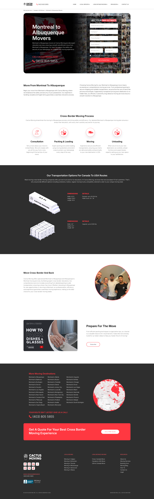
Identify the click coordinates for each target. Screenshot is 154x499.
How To (122, 468)
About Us (123, 459)
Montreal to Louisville (54, 390)
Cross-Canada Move (98, 459)
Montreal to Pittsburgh (35, 400)
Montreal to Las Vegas (73, 387)
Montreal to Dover (71, 384)
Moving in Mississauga (71, 465)
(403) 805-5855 (28, 476)
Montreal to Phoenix (72, 397)
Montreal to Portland (54, 400)
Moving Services (28, 10)
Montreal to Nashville (72, 392)
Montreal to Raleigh (72, 400)
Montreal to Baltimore (35, 379)
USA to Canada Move (98, 463)
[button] (84, 4)
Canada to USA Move (98, 461)
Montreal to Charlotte (54, 382)
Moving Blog (124, 465)
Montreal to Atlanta (53, 377)
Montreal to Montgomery (55, 392)
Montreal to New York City (56, 395)
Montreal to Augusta (72, 377)
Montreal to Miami (71, 390)
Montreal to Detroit (53, 384)
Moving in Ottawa (69, 470)
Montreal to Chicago (72, 382)
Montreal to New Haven (36, 395)
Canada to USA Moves (39, 10)
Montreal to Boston (53, 379)
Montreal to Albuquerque (36, 377)
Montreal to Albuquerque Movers (54, 10)
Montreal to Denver (35, 384)
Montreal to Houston (35, 387)
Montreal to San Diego (35, 402)
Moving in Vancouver (70, 468)
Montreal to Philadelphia (55, 397)
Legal (122, 472)
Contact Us (125, 4)
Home (74, 4)
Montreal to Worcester (54, 405)
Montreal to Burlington (35, 382)
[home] (28, 4)
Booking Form (124, 463)
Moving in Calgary (69, 459)
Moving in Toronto (69, 463)
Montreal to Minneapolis (36, 392)
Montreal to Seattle (53, 402)
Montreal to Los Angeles (36, 390)
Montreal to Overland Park (37, 397)
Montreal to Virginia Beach (37, 405)
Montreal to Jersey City (55, 387)
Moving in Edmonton (70, 461)
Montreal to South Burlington (75, 402)
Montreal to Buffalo (72, 379)
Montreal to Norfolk (72, 395)
